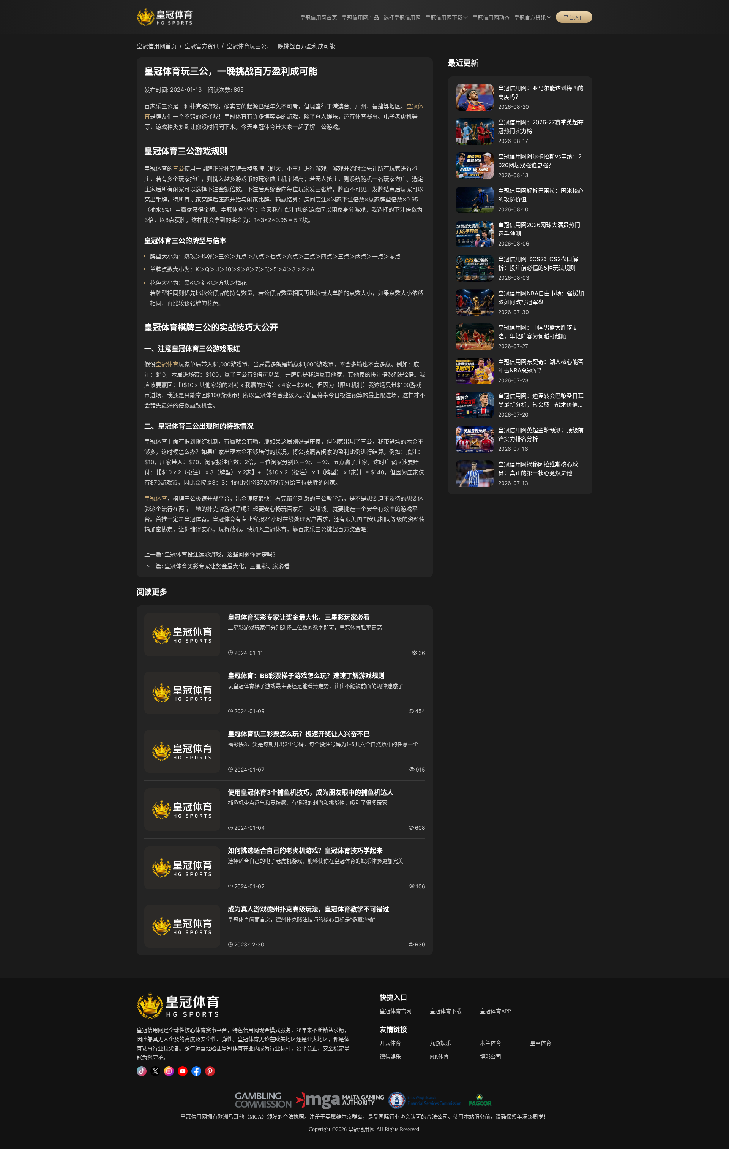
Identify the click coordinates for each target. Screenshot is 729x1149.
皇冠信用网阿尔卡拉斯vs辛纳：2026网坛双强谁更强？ (540, 161)
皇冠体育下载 (446, 1011)
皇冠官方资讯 (530, 18)
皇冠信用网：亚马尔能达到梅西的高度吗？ (541, 92)
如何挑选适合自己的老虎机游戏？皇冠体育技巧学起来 (305, 850)
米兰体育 (490, 1043)
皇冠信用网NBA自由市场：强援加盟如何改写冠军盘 (541, 298)
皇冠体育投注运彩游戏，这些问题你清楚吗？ (221, 554)
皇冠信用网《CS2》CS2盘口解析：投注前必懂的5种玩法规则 (538, 263)
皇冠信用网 (193, 1117)
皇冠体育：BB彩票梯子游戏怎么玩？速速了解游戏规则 (306, 676)
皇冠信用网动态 (491, 18)
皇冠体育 (167, 364)
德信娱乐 (390, 1057)
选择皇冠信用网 (402, 18)
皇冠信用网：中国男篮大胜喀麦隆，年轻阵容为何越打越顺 (538, 332)
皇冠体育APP (495, 1011)
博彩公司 (490, 1057)
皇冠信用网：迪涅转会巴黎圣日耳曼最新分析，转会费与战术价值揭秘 (541, 400)
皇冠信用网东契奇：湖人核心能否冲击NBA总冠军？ (541, 366)
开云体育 (390, 1043)
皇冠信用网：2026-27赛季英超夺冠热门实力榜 (541, 127)
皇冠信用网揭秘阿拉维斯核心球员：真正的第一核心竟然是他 (538, 469)
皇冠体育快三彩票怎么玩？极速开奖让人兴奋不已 (299, 734)
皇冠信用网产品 (360, 18)
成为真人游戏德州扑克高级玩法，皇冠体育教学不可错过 (308, 909)
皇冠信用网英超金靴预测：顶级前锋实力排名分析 (541, 434)
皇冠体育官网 (396, 1011)
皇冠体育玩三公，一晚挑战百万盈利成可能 (281, 46)
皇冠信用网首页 (318, 18)
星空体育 (540, 1043)
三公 (178, 168)
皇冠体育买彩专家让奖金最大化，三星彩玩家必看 (227, 566)
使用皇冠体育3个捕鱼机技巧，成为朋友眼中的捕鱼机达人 (310, 792)
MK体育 (439, 1057)
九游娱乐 (440, 1043)
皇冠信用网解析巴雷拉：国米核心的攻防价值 (541, 195)
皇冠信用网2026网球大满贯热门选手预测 (539, 229)
